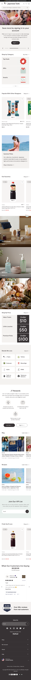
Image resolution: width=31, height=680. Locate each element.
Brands (3, 452)
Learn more (25, 432)
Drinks (3, 484)
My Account (5, 644)
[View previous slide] (3, 48)
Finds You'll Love (7, 524)
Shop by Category (8, 54)
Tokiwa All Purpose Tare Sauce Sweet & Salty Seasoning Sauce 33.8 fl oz (13, 207)
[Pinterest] (17, 628)
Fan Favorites (6, 177)
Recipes (4, 465)
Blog (3, 433)
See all (26, 350)
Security (22, 666)
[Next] (29, 587)
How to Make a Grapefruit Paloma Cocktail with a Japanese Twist (11, 487)
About (3, 649)
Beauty (27, 452)
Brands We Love (7, 351)
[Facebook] (7, 628)
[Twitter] (10, 628)
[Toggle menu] (2, 4)
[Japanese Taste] (12, 4)
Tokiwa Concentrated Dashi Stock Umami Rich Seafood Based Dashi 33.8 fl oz (12, 554)
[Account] (24, 4)
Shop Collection (8, 165)
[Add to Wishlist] (22, 99)
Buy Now (25, 54)
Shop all (26, 93)
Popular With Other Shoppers (11, 93)
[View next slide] (28, 48)
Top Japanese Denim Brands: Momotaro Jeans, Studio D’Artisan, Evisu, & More (13, 455)
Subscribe (27, 511)
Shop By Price (6, 313)
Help (3, 654)
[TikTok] (24, 628)
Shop (3, 639)
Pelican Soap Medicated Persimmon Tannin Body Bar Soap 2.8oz (12, 124)
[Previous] (2, 587)
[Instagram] (14, 628)
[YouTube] (20, 628)
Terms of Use (9, 666)
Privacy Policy (16, 666)
